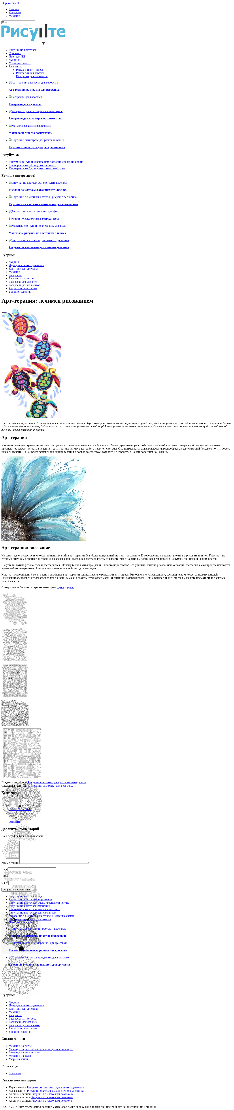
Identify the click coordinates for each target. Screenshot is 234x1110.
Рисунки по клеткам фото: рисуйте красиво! (38, 189)
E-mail (5, 875)
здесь (60, 587)
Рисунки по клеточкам (23, 49)
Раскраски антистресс (29, 69)
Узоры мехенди (18, 1059)
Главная (14, 9)
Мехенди (14, 15)
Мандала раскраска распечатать (30, 132)
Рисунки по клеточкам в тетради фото (34, 218)
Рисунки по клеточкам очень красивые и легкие (39, 902)
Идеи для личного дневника (26, 265)
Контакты (15, 12)
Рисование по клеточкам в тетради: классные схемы (41, 915)
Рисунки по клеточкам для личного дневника (39, 247)
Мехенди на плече (20, 1045)
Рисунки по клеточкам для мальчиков (32, 912)
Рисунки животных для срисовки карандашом (57, 782)
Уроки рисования (20, 63)
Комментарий (10, 862)
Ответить (14, 821)
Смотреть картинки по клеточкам (30, 919)
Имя (4, 869)
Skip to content (10, 3)
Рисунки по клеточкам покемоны (52, 1094)
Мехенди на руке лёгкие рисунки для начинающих (41, 1049)
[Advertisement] (111, 755)
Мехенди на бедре (20, 1055)
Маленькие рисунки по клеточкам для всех (37, 233)
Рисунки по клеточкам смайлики (29, 905)
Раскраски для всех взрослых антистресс (36, 118)
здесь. (70, 587)
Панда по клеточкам (21, 922)
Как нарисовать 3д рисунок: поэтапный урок (37, 168)
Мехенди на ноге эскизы (24, 1052)
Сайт (4, 882)
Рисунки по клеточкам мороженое (30, 899)
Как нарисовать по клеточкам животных (34, 909)
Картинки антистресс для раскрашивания (37, 147)
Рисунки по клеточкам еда (25, 896)
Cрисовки (15, 53)
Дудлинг (14, 59)
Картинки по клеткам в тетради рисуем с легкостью (43, 204)
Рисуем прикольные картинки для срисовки (38, 950)
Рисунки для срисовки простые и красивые (37, 935)
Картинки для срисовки (24, 268)
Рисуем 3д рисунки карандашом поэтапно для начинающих (46, 161)
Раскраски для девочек (30, 73)
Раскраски (15, 66)
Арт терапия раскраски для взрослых (34, 89)
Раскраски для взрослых (25, 104)
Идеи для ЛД (17, 56)
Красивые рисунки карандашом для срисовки (39, 964)
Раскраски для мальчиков (32, 76)
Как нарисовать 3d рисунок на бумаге (32, 165)
